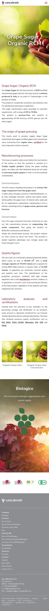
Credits (45, 598)
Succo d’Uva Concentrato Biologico (14, 539)
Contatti (5, 560)
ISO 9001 (6, 322)
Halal (4, 325)
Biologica (29, 322)
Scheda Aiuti (31, 603)
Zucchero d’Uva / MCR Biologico (13, 542)
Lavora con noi (7, 569)
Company (5, 515)
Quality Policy (20, 603)
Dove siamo (6, 563)
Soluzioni (5, 554)
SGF (41, 322)
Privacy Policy (27, 600)
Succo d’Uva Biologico (10, 536)
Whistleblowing (7, 603)
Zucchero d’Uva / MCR (10, 527)
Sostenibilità (6, 548)
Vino (3, 530)
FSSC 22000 (18, 322)
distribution (25, 279)
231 (19, 600)
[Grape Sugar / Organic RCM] (6, 486)
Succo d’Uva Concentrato (11, 524)
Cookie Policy (6, 605)
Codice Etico (11, 600)
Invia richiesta (7, 566)
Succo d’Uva (6, 521)
